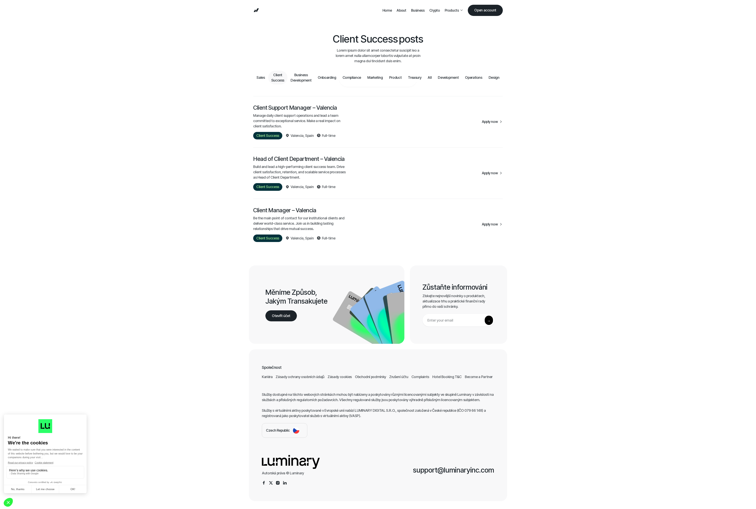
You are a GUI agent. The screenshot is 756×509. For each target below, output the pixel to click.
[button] (454, 10)
